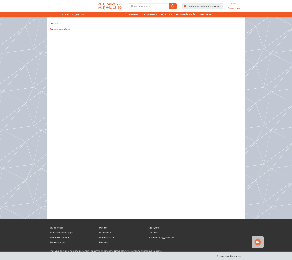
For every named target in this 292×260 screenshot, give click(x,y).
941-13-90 (109, 8)
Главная (133, 14)
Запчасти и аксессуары (61, 232)
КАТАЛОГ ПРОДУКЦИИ (72, 14)
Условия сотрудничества (161, 237)
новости (166, 14)
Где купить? (155, 227)
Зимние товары (57, 242)
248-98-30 (109, 4)
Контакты (206, 14)
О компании (149, 14)
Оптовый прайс (186, 14)
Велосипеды (56, 227)
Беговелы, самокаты (60, 237)
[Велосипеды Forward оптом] (71, 6)
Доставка (153, 232)
